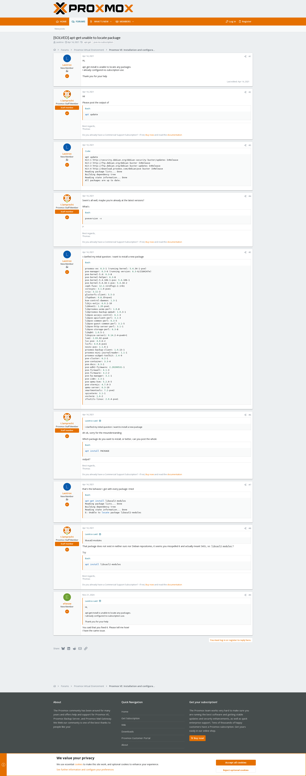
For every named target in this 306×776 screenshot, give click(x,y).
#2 (250, 92)
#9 (250, 594)
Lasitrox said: (91, 420)
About (124, 744)
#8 (250, 528)
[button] (111, 21)
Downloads (127, 731)
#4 (250, 196)
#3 (250, 145)
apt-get (87, 42)
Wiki (123, 724)
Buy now (150, 134)
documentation (174, 134)
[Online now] (67, 97)
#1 (250, 56)
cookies (79, 764)
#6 (250, 414)
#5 (250, 252)
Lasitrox (60, 42)
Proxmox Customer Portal (135, 738)
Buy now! (199, 738)
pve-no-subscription (103, 42)
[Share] (245, 56)
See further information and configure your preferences (85, 769)
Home (124, 711)
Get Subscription (130, 718)
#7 (250, 484)
